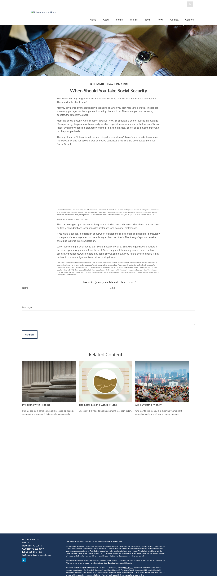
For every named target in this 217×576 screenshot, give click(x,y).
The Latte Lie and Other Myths (98, 405)
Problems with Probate (36, 405)
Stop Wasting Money (148, 405)
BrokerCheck (117, 541)
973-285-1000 (37, 548)
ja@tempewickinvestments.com (37, 554)
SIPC (131, 567)
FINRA (126, 567)
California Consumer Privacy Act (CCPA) (140, 560)
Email (113, 287)
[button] (93, 19)
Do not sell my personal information (120, 563)
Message (27, 307)
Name (25, 287)
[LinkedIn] (190, 4)
